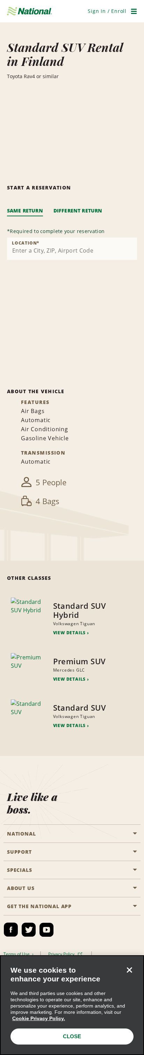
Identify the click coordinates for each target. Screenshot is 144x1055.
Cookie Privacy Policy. (38, 1018)
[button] (107, 11)
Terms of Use (17, 954)
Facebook (10, 929)
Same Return (25, 210)
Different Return (77, 210)
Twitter (28, 929)
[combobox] (72, 249)
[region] (72, 1005)
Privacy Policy (61, 954)
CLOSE (72, 1036)
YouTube (46, 929)
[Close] (129, 970)
